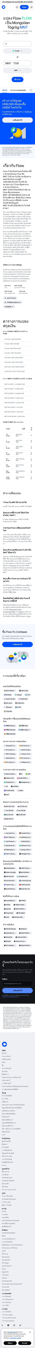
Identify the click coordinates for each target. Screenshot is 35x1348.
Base (4, 1236)
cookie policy (13, 1332)
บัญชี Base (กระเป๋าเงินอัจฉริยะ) (12, 1245)
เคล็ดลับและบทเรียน (8, 1111)
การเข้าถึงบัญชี (7, 1159)
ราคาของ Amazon (8, 1321)
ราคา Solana (6, 1302)
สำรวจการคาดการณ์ (9, 1190)
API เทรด (5, 1254)
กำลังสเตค (5, 1275)
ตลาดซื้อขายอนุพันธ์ (8, 1223)
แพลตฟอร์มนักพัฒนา (9, 1233)
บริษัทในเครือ (6, 1059)
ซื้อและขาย (5, 1172)
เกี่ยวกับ (4, 1053)
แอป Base (5, 1175)
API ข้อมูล (5, 1263)
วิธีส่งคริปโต (6, 1132)
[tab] (4, 90)
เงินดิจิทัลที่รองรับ (7, 1162)
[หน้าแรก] (3, 7)
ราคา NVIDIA (6, 1312)
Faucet (4, 1278)
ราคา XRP (5, 1305)
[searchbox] (17, 70)
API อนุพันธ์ (6, 1290)
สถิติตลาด (5, 1102)
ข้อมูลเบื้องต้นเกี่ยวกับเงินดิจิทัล (12, 1108)
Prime (4, 1211)
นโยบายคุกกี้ (6, 1080)
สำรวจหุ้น (5, 1099)
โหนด (4, 1269)
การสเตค (5, 1214)
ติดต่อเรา (5, 1144)
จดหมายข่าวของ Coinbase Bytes (13, 1105)
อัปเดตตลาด (6, 1117)
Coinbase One (7, 1178)
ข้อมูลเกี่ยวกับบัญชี (8, 1153)
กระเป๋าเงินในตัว (7, 1242)
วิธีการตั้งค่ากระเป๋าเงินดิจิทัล (11, 1129)
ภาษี (3, 1135)
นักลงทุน (5, 1071)
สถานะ (4, 1165)
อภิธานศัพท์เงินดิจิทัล (9, 1114)
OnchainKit (6, 1260)
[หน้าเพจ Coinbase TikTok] (20, 1325)
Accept (24, 1343)
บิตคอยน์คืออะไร (7, 1120)
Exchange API (7, 1281)
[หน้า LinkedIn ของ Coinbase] (8, 1325)
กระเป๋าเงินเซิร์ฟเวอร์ (8, 1239)
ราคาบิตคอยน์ (6, 1296)
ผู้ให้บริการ (5, 1074)
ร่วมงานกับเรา (6, 1056)
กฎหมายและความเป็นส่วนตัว (11, 1077)
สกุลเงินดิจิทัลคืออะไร (9, 1123)
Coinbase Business (9, 1199)
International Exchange (10, 1220)
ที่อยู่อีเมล (4, 979)
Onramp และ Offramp (9, 1248)
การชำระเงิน (6, 1202)
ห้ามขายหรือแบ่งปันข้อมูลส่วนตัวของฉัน (15, 1086)
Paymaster (6, 1257)
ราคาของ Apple (7, 1315)
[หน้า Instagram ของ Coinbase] (14, 1325)
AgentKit (5, 1272)
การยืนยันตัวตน (7, 1150)
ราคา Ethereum (7, 1299)
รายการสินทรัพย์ (7, 1196)
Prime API (5, 1287)
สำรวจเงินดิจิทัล (7, 1096)
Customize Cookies (15, 1338)
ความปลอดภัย (6, 1068)
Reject (10, 1343)
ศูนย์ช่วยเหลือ (6, 1141)
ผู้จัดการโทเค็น (6, 1205)
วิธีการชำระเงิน (7, 1156)
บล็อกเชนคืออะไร (7, 1126)
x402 (3, 1251)
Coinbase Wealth (8, 1181)
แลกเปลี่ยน (5, 1217)
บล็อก (4, 1062)
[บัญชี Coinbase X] (2, 1325)
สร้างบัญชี (5, 1147)
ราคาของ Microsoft (9, 1318)
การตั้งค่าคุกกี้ (6, 1083)
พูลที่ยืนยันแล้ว (6, 1226)
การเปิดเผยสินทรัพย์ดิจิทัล (10, 1089)
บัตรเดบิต (5, 1187)
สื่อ (3, 1065)
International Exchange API (12, 1284)
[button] (31, 7)
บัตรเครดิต (5, 1184)
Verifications (7, 1266)
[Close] (30, 1332)
